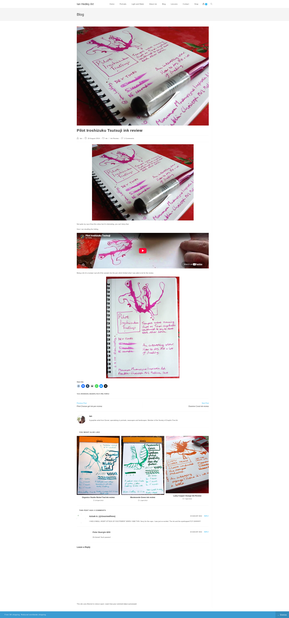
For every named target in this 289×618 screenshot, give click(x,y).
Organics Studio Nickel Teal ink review (98, 497)
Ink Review (114, 138)
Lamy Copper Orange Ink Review (187, 496)
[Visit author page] (81, 419)
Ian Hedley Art (85, 4)
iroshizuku (85, 394)
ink (106, 138)
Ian (81, 138)
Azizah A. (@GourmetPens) (102, 516)
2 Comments (129, 138)
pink (102, 394)
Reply (206, 516)
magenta (92, 394)
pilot (98, 394)
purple (106, 394)
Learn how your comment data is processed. (121, 604)
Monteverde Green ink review (142, 497)
